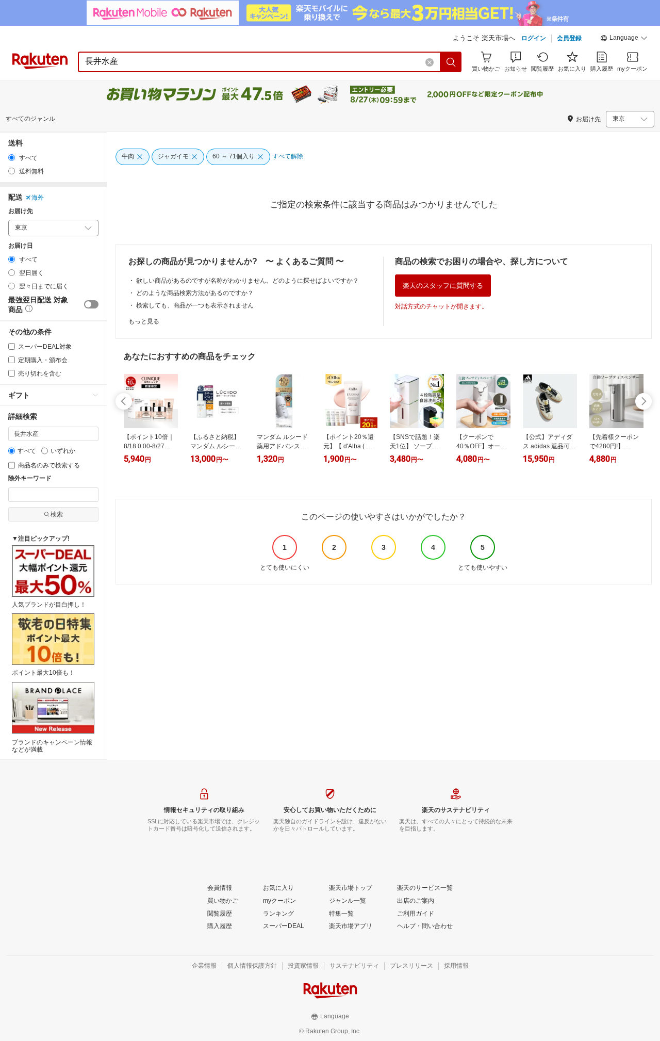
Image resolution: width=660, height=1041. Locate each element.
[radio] (11, 157)
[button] (624, 39)
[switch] (91, 304)
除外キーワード (30, 478)
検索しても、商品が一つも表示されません (195, 305)
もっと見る (143, 321)
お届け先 (20, 211)
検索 (57, 514)
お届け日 (20, 245)
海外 (37, 197)
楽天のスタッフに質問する (443, 285)
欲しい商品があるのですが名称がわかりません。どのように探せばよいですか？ (247, 280)
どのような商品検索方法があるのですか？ (195, 293)
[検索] (451, 62)
